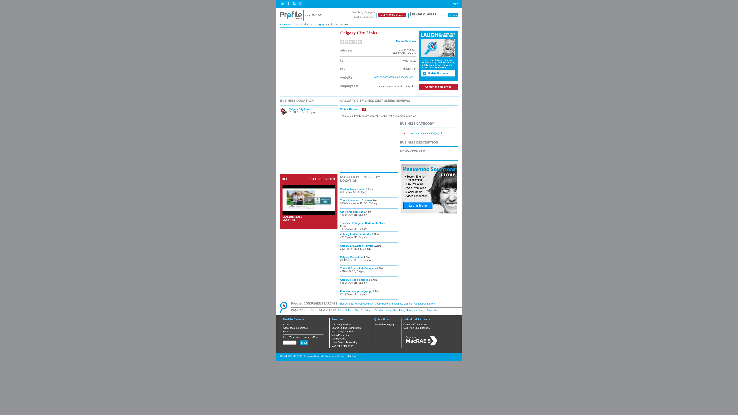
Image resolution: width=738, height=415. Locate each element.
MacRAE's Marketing (342, 346)
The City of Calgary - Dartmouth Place (362, 223)
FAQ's (286, 331)
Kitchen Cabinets (364, 303)
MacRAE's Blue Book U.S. (416, 328)
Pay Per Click (339, 338)
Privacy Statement (314, 356)
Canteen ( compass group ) (356, 291)
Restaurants (346, 303)
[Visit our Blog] (294, 3)
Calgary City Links (300, 109)
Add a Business (363, 17)
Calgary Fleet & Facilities (355, 279)
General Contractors (424, 303)
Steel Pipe (398, 310)
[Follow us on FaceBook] (288, 3)
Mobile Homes (382, 303)
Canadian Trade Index (415, 324)
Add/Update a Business (295, 328)
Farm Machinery (382, 310)
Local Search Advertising (344, 342)
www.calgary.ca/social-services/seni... (395, 77)
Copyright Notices (348, 356)
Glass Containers (363, 310)
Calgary (320, 24)
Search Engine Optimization (346, 328)
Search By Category (363, 12)
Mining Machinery (415, 310)
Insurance (397, 303)
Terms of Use (331, 356)
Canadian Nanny (292, 216)
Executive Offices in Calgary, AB (426, 133)
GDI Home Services (351, 211)
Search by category (384, 324)
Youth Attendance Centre (355, 200)
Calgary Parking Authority (355, 234)
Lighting (408, 303)
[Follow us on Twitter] (282, 3)
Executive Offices (290, 24)
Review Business (406, 41)
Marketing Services (342, 324)
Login (455, 3)
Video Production (341, 335)
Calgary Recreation (351, 257)
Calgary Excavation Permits (356, 245)
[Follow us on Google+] (300, 3)
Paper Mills (432, 310)
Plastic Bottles (345, 310)
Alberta (307, 24)
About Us (288, 324)
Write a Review (349, 109)
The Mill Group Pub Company (358, 268)
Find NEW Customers (392, 15)
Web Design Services (343, 331)
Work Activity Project (352, 189)
